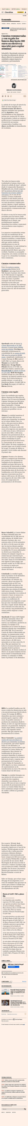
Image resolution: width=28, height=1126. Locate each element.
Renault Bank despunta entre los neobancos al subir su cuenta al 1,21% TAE (17, 992)
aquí (24, 1024)
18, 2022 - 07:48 (16, 92)
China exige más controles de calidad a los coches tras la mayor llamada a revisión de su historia (14, 1086)
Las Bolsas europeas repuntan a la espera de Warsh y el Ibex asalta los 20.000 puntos (18, 29)
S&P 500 (14, 9)
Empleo (8, 23)
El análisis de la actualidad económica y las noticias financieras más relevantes (12, 973)
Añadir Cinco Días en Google (10, 100)
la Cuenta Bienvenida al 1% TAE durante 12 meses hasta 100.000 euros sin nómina (12, 346)
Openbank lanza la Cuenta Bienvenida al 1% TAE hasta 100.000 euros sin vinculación (18, 1003)
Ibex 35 (3, 9)
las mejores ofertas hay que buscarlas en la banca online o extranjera (12, 193)
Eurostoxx (8, 1112)
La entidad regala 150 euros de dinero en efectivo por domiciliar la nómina (13, 740)
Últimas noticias (6, 1077)
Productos (4, 33)
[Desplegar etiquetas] (25, 1014)
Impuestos (13, 23)
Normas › (24, 981)
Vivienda (4, 23)
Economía (6, 20)
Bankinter (4, 1014)
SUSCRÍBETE (20, 12)
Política (19, 23)
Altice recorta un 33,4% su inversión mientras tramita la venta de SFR (13, 1080)
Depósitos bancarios (12, 1014)
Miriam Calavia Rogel (14, 90)
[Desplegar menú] (3, 12)
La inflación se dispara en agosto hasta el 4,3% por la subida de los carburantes (14, 1097)
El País (24, 15)
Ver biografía (12, 966)
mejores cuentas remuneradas (10, 268)
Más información (5, 1021)
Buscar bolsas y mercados (9, 1104)
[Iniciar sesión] (25, 12)
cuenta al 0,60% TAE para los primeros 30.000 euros (13, 355)
